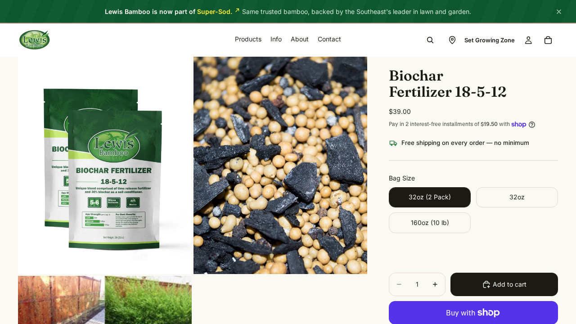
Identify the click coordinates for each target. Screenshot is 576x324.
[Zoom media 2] (280, 165)
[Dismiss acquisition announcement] (559, 12)
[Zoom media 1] (105, 165)
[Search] (430, 40)
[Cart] (548, 40)
